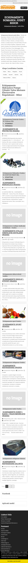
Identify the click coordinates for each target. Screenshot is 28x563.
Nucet (20, 71)
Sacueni (11, 74)
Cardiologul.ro (4, 538)
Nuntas (3, 528)
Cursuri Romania (5, 550)
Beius (9, 71)
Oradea (5, 74)
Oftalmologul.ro (5, 542)
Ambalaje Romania (5, 544)
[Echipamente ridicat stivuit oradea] (14, 264)
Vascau (14, 77)
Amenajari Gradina (5, 532)
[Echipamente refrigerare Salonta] (14, 448)
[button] (24, 8)
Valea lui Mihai (6, 77)
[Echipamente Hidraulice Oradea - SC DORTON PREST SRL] (14, 162)
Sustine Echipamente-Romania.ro (9, 523)
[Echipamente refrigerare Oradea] (14, 355)
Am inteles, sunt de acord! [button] (14, 561)
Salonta (16, 74)
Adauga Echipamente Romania (21, 3)
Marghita (15, 71)
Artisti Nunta (4, 534)
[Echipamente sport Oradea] (14, 312)
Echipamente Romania (10, 26)
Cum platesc (4, 517)
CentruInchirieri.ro (5, 548)
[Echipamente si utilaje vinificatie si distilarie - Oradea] (14, 215)
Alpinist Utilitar (4, 530)
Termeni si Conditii (5, 521)
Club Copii (3, 540)
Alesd (4, 71)
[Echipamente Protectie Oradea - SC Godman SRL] (14, 108)
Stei (21, 74)
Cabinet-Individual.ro (6, 546)
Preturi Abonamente (6, 519)
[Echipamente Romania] (9, 7)
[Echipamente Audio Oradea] (14, 398)
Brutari (3, 536)
